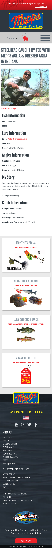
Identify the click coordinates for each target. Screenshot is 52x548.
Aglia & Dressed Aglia (17, 139)
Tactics (7, 440)
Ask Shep (7, 497)
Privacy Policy (10, 503)
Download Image (8, 108)
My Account (9, 474)
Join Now (26, 540)
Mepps (7, 432)
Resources (8, 450)
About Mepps (9, 477)
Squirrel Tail (10, 453)
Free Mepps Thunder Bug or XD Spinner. (26, 3)
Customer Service (16, 469)
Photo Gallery (10, 457)
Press (5, 460)
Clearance (8, 447)
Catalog (7, 490)
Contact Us (9, 484)
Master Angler (10, 480)
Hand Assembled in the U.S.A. (17, 500)
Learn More (41, 6)
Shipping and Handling (15, 493)
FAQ (4, 487)
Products (8, 437)
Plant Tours (24, 477)
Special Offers (10, 444)
